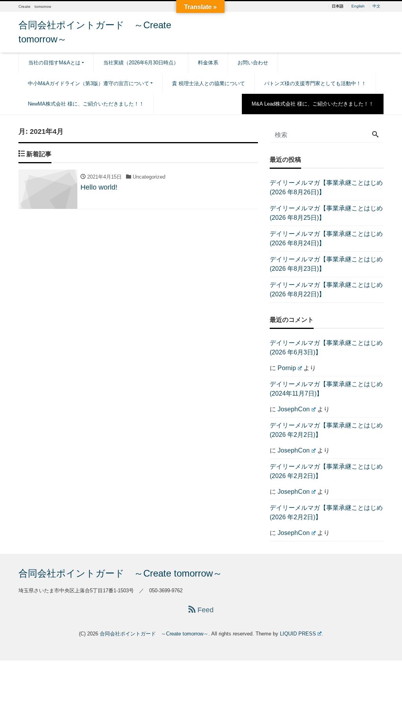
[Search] (375, 135)
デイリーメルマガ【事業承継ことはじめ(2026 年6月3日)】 (326, 348)
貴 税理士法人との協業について (208, 83)
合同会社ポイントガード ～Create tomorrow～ (120, 573)
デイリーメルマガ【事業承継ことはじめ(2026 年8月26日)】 (326, 187)
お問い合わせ (253, 63)
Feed (205, 610)
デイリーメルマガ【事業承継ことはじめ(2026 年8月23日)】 (326, 264)
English (358, 6)
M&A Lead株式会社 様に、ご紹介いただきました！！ (313, 104)
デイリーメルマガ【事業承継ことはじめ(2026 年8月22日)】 (326, 289)
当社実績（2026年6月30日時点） (141, 63)
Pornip (287, 368)
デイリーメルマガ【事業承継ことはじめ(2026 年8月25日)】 (326, 213)
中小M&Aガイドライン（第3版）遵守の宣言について (88, 83)
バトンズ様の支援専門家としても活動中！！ (315, 83)
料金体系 (208, 63)
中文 (376, 6)
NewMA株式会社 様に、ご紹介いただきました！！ (86, 104)
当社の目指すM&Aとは (54, 63)
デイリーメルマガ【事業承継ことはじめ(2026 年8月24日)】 (326, 238)
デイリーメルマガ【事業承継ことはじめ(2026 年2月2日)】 (326, 430)
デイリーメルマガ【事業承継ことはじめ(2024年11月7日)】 (326, 389)
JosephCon (294, 409)
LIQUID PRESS (298, 634)
